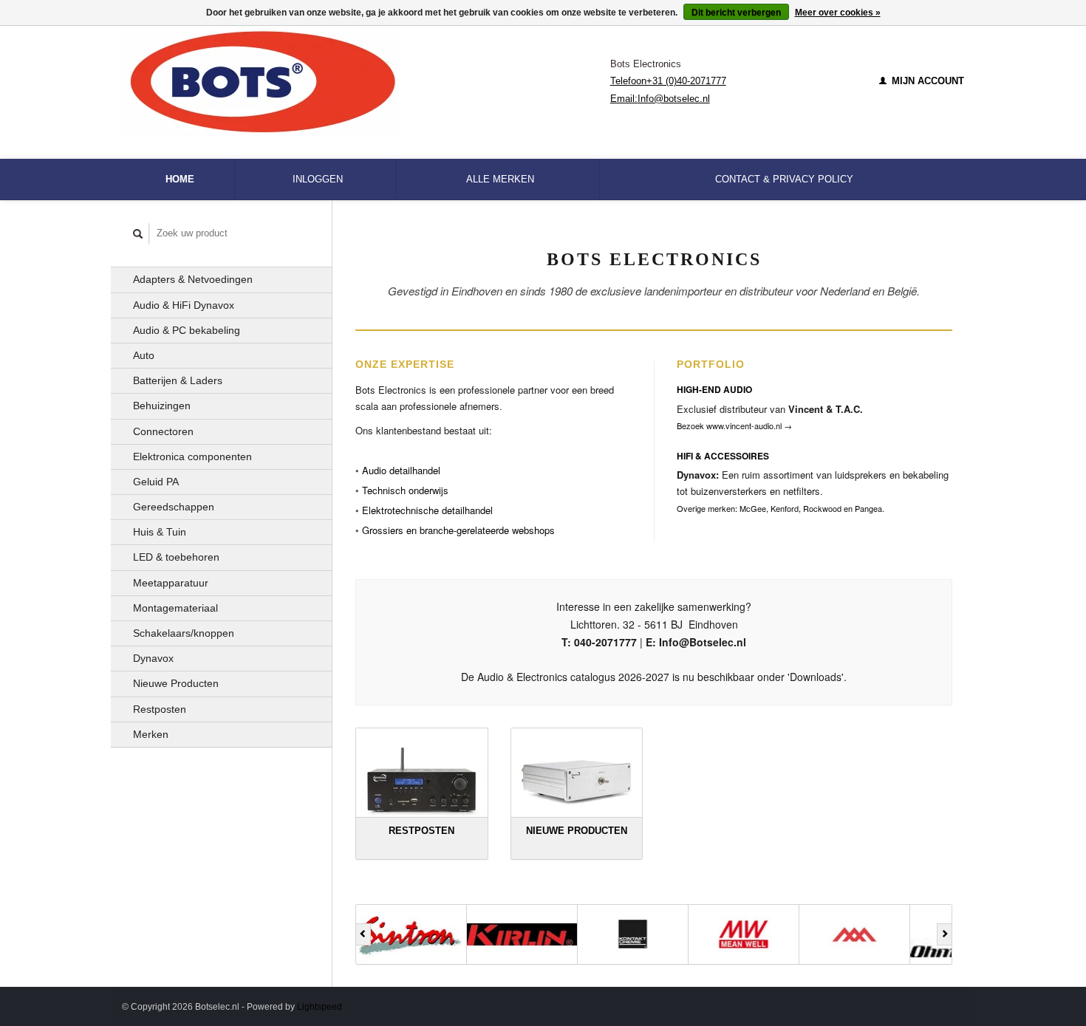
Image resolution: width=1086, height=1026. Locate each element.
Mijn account (926, 80)
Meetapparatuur (170, 583)
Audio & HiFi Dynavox (183, 305)
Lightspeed (319, 1006)
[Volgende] (944, 934)
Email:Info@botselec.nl (660, 98)
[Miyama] (744, 934)
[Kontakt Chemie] (522, 934)
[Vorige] (363, 934)
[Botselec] (366, 81)
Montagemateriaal (175, 608)
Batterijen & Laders (177, 380)
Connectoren (163, 431)
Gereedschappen (173, 507)
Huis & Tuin (159, 532)
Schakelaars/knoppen (183, 633)
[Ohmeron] (854, 934)
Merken (150, 734)
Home (179, 179)
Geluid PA (156, 482)
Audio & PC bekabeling (186, 330)
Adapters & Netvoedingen (193, 279)
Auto (143, 355)
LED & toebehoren (176, 557)
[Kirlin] (411, 934)
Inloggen (318, 179)
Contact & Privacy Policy (784, 179)
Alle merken (500, 179)
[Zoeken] (138, 233)
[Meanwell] (633, 934)
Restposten (159, 709)
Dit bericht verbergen (736, 12)
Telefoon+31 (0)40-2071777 (668, 80)
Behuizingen (162, 405)
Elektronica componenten (192, 456)
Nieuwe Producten (176, 683)
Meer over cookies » (838, 12)
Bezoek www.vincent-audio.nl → (734, 425)
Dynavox (153, 658)
